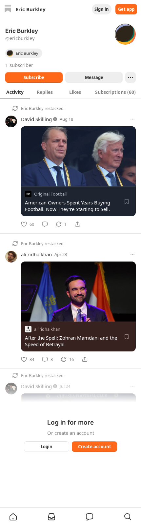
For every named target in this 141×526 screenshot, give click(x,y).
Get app (126, 9)
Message (94, 77)
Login (46, 447)
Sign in (101, 9)
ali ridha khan (36, 254)
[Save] (126, 201)
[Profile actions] (130, 77)
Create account (94, 447)
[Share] (77, 224)
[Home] (8, 9)
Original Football (50, 194)
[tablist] (70, 91)
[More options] (132, 119)
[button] (13, 517)
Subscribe (34, 77)
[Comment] (44, 224)
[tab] (15, 91)
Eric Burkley (32, 108)
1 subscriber (19, 65)
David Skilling (36, 119)
